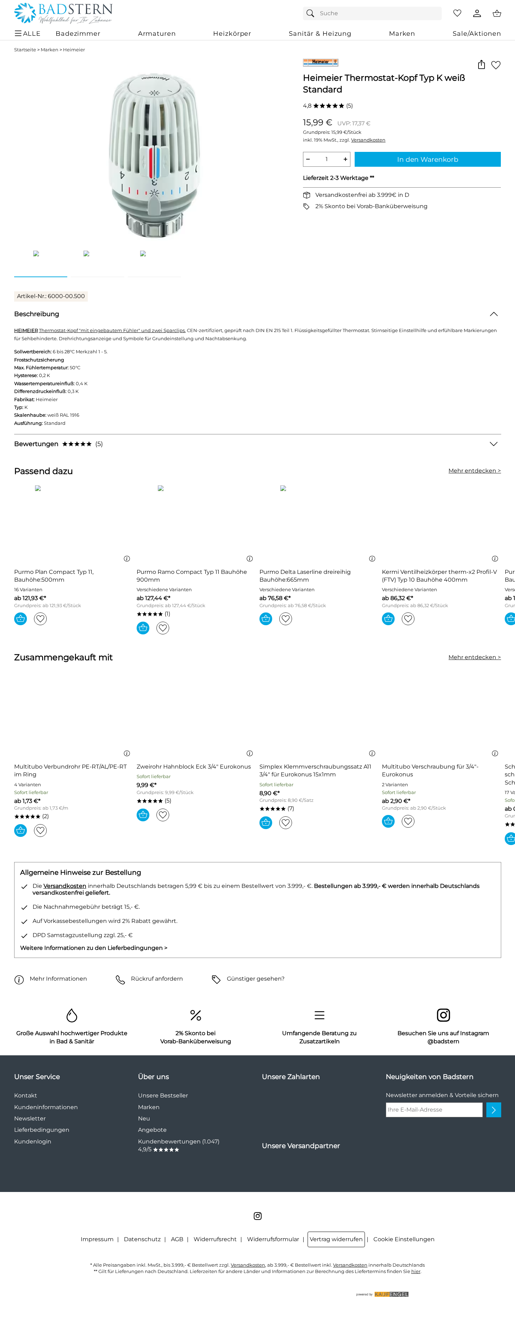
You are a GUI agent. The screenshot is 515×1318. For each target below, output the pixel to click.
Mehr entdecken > (474, 470)
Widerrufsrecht (215, 1239)
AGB (177, 1239)
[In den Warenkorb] (20, 618)
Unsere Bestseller (163, 1095)
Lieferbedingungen (41, 1129)
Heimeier (74, 49)
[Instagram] (258, 1216)
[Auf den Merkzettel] (496, 65)
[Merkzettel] (457, 13)
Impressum (97, 1239)
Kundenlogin (32, 1141)
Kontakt (25, 1095)
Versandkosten (368, 140)
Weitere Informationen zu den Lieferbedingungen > (93, 948)
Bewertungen (58, 443)
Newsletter (30, 1118)
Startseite (25, 49)
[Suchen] (312, 13)
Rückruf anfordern (157, 978)
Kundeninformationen (46, 1107)
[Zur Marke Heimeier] (320, 63)
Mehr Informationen (58, 978)
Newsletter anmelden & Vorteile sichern (442, 1095)
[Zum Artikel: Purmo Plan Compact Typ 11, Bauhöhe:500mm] (73, 523)
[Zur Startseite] (63, 13)
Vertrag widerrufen (336, 1239)
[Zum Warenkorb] (497, 13)
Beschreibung (36, 314)
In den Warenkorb (427, 159)
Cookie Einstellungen (404, 1239)
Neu (144, 1118)
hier (415, 1271)
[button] (481, 65)
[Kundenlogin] (477, 13)
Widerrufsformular (273, 1239)
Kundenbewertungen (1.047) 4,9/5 (178, 1145)
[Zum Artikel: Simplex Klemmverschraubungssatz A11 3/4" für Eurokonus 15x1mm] (319, 718)
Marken (49, 49)
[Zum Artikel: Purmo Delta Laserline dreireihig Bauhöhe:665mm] (319, 523)
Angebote (152, 1129)
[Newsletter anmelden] (493, 1109)
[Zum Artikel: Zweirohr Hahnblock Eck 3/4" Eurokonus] (196, 718)
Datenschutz (142, 1239)
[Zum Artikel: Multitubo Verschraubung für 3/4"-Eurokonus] (441, 718)
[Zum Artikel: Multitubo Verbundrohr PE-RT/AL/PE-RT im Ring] (73, 718)
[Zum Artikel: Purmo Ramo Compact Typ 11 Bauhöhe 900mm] (196, 523)
